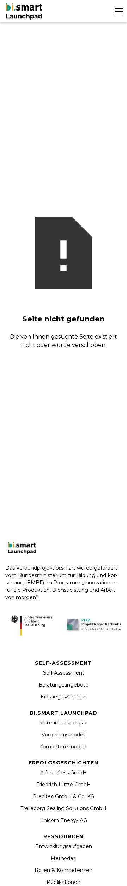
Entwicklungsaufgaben (63, 846)
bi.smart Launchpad (63, 723)
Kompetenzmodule (63, 746)
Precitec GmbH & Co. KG (63, 796)
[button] (117, 11)
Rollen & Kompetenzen (63, 870)
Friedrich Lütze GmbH (63, 784)
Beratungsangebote (63, 685)
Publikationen (63, 882)
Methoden (63, 858)
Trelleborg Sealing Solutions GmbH (63, 808)
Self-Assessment (63, 673)
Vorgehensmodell (63, 734)
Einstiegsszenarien (64, 697)
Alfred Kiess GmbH (63, 772)
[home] (25, 11)
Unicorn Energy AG (63, 820)
